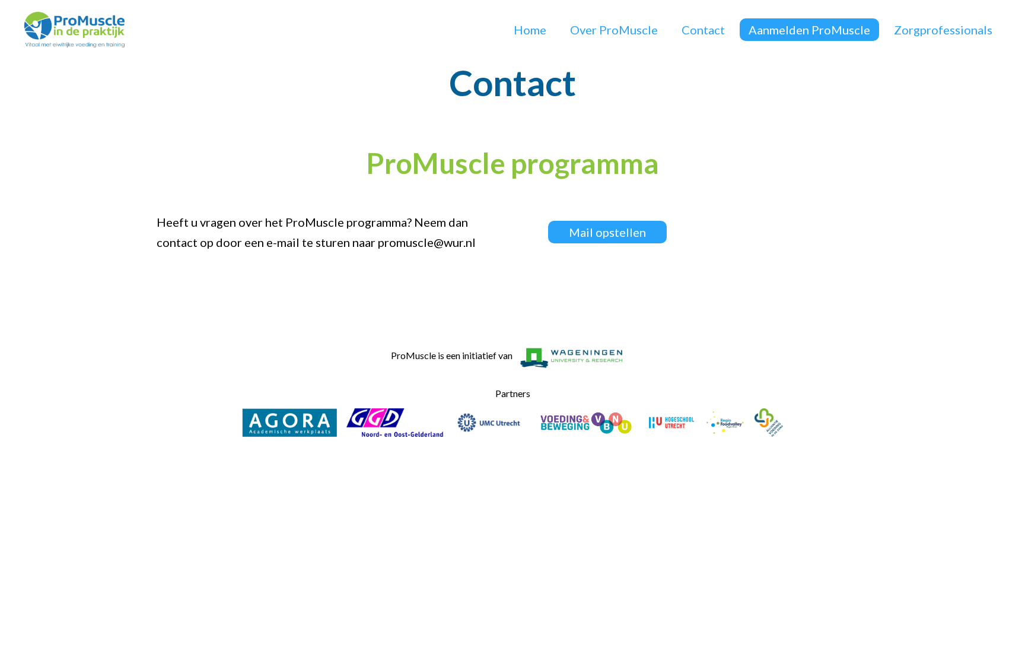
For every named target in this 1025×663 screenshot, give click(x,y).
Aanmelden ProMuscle (809, 30)
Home (530, 30)
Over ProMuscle (614, 30)
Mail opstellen (607, 232)
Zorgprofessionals (943, 30)
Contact (703, 30)
